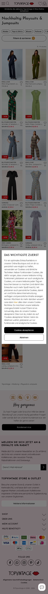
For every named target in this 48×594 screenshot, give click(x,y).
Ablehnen (24, 337)
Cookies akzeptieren (24, 330)
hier (16, 302)
